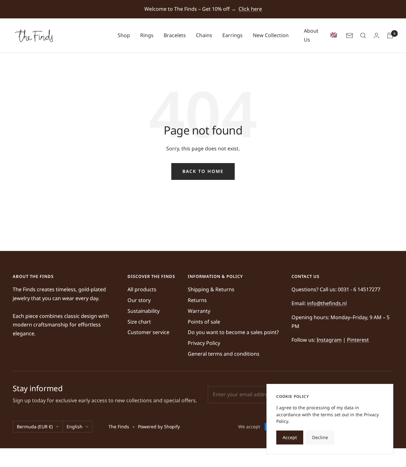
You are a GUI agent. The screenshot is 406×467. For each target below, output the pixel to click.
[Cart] (390, 35)
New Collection (271, 35)
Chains (204, 35)
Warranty (199, 310)
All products (142, 289)
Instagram (329, 339)
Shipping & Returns (211, 289)
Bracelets (175, 35)
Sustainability (144, 310)
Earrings (232, 35)
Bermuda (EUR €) (35, 427)
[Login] (376, 35)
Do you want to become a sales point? (233, 332)
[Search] (363, 35)
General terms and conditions (223, 353)
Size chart (139, 321)
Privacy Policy (204, 342)
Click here (250, 8)
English (74, 427)
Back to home (203, 171)
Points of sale (204, 321)
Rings (147, 35)
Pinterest (358, 339)
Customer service (148, 332)
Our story (139, 300)
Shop (124, 35)
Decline (320, 437)
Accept (290, 437)
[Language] (332, 35)
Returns (197, 300)
